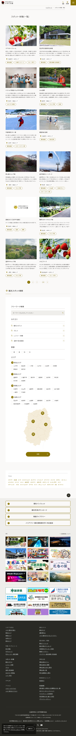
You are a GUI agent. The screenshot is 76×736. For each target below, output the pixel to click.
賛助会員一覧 (43, 670)
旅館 (23, 229)
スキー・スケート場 (20, 146)
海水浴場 (51, 139)
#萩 (56, 484)
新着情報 (41, 685)
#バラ (19, 480)
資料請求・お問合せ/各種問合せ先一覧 (49, 688)
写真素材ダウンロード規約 (46, 649)
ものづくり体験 (11, 104)
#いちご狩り (53, 482)
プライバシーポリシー (15, 729)
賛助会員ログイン (44, 662)
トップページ (49, 7)
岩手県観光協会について (15, 721)
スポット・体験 (10, 659)
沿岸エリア (8, 638)
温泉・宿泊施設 (19, 341)
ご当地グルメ (60, 188)
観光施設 (9, 62)
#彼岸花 (27, 482)
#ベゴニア (40, 480)
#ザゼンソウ (46, 482)
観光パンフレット (43, 643)
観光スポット (18, 326)
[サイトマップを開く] (73, 2)
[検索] (62, 313)
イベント (8, 681)
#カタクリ (33, 482)
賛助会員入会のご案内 (45, 667)
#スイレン (64, 480)
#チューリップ (42, 484)
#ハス (21, 482)
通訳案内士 (42, 633)
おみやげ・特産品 (10, 673)
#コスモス (11, 482)
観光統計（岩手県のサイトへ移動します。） (33, 721)
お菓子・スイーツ (20, 62)
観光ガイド (42, 630)
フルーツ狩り (31, 62)
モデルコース (9, 651)
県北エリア (8, 641)
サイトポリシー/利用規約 (46, 694)
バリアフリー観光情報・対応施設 (48, 654)
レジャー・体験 (18, 336)
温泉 (17, 229)
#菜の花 (39, 482)
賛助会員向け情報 (44, 665)
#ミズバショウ (26, 480)
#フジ (59, 482)
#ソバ (35, 484)
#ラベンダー (11, 484)
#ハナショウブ (24, 484)
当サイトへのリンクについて (46, 691)
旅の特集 (8, 649)
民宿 (60, 104)
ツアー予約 (8, 675)
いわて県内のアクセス (11, 691)
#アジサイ (46, 480)
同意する (30, 728)
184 (43, 282)
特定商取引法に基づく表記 (46, 696)
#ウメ (17, 484)
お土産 (51, 188)
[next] (47, 282)
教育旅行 (41, 681)
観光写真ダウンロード (45, 646)
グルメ (16, 331)
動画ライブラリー (43, 651)
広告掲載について (65, 534)
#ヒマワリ (33, 480)
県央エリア (8, 633)
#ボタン (58, 480)
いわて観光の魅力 (10, 630)
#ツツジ (17, 482)
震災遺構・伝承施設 (54, 62)
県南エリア (8, 635)
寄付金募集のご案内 (44, 673)
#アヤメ (31, 484)
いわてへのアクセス (11, 688)
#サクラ (10, 480)
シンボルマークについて (61, 721)
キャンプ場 (52, 104)
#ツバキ (53, 480)
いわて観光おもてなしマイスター (48, 635)
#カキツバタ (50, 484)
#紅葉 (15, 480)
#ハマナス (60, 484)
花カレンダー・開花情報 (12, 654)
